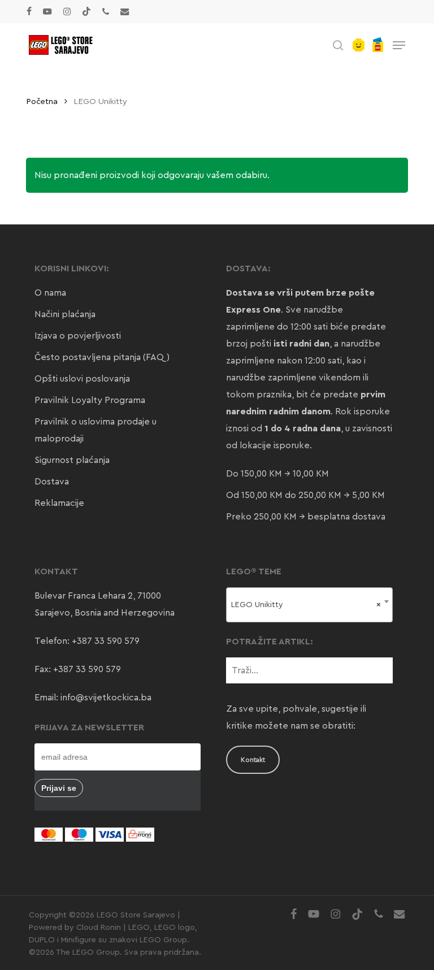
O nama (50, 292)
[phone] (105, 11)
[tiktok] (86, 11)
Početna (42, 101)
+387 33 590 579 (106, 641)
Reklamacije (59, 503)
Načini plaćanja (65, 314)
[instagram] (67, 11)
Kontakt (253, 759)
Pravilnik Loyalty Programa (89, 400)
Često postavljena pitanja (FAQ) (102, 357)
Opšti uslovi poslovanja (82, 378)
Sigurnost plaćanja (72, 460)
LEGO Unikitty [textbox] (305, 605)
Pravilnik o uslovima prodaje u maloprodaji (95, 430)
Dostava (51, 481)
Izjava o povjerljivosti (77, 335)
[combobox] (309, 604)
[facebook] (29, 11)
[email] (124, 11)
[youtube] (47, 11)
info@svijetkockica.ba (105, 697)
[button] (399, 45)
